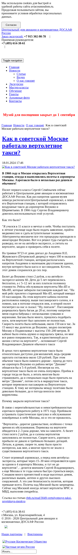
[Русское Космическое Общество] (25, 541)
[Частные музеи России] (19, 547)
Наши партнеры (12, 534)
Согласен (11, 25)
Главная (7, 125)
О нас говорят (35, 125)
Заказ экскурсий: (12, 36)
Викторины (35, 534)
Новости (18, 125)
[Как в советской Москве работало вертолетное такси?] (38, 166)
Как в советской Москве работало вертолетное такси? (35, 145)
